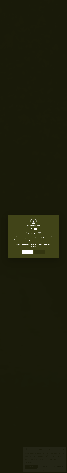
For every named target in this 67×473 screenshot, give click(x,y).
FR (31, 229)
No (39, 252)
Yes (27, 252)
